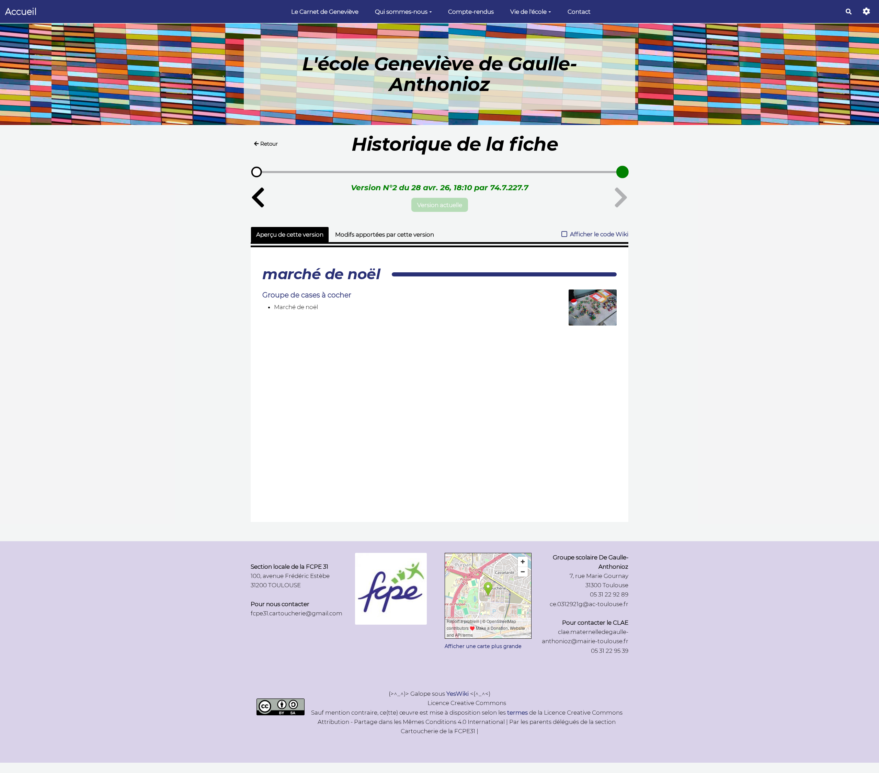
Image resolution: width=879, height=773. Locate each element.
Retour (269, 143)
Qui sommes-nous (401, 11)
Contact (579, 11)
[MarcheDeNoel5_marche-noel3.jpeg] (589, 310)
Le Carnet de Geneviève (324, 11)
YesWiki (457, 693)
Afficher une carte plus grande (483, 646)
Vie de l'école (528, 11)
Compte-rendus (471, 11)
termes (517, 712)
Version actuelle (439, 205)
